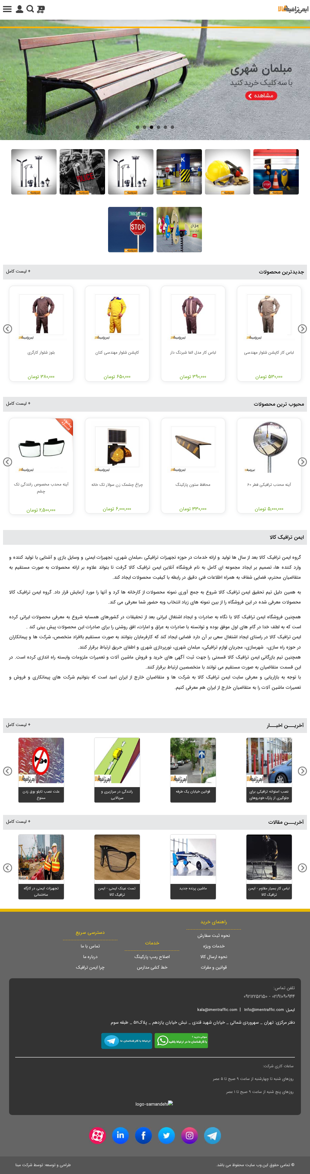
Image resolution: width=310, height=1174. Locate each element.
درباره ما (90, 956)
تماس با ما (90, 946)
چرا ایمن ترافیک (90, 967)
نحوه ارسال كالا (213, 956)
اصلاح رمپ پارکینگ (152, 956)
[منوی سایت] (155, 9)
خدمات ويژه (214, 946)
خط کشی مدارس (152, 967)
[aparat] (97, 1135)
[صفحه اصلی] (293, 9)
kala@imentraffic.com (217, 1010)
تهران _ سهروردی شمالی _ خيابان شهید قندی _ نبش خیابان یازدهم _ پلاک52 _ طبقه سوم (192, 1022)
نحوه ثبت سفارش (213, 935)
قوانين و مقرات (214, 967)
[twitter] (166, 1135)
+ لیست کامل (18, 271)
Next (6, 78)
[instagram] (189, 1135)
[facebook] (143, 1135)
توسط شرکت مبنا (29, 1165)
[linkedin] (120, 1135)
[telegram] (212, 1135)
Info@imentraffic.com (264, 1010)
